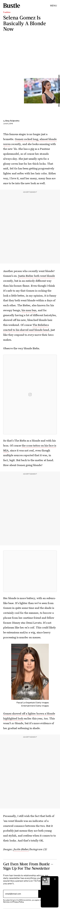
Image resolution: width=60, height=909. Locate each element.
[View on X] (30, 571)
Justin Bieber (20, 849)
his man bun (29, 310)
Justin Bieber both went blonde (36, 276)
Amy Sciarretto (12, 120)
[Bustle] (11, 5)
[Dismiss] (54, 879)
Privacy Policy (18, 902)
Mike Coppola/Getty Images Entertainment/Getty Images (59, 91)
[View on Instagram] (30, 394)
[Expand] (44, 879)
